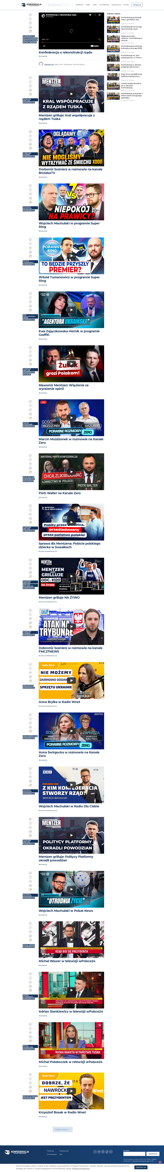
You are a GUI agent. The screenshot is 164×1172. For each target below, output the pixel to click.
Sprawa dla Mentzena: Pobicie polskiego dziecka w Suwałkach (69, 545)
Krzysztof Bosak (30, 40)
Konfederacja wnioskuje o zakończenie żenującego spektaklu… (132, 95)
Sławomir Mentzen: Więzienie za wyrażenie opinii (63, 387)
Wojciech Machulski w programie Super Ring (69, 225)
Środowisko (28, 481)
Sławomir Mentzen (27, 99)
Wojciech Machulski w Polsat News (66, 911)
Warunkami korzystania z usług (141, 1161)
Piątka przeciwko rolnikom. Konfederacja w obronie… (131, 38)
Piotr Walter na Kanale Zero (60, 493)
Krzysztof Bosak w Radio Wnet (62, 1112)
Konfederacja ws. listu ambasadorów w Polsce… (132, 56)
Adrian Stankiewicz (28, 996)
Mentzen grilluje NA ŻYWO (59, 597)
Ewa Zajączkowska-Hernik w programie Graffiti (69, 333)
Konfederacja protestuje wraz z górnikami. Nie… (131, 18)
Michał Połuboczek (28, 1046)
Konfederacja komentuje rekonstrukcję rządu (131, 28)
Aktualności (80, 5)
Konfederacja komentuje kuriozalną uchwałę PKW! (131, 47)
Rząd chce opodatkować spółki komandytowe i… (131, 75)
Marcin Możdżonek (27, 423)
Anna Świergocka (30, 736)
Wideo (88, 5)
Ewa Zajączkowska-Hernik (29, 316)
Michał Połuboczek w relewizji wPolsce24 (70, 1062)
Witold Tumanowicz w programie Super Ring (69, 279)
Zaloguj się (137, 5)
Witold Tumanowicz (28, 261)
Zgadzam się (141, 1167)
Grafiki (95, 5)
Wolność (27, 374)
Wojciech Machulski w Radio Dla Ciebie (69, 806)
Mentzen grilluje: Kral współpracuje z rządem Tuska (67, 117)
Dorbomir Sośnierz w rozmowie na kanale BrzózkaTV (70, 171)
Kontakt (126, 5)
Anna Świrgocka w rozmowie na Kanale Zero (69, 754)
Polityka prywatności (81, 1169)
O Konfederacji (104, 5)
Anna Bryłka (28, 686)
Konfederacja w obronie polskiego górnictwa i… (131, 66)
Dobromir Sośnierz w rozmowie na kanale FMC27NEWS (70, 649)
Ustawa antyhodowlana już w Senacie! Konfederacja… (131, 85)
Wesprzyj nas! (116, 5)
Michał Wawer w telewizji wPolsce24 (67, 961)
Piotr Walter (28, 477)
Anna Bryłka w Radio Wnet (59, 702)
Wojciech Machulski (27, 207)
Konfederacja (29, 36)
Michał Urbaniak (29, 42)
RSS (61, 1154)
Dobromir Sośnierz (27, 153)
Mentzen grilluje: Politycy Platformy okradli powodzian (66, 858)
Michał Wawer (29, 945)
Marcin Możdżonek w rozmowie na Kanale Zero (71, 441)
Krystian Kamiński (30, 38)
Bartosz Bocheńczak (28, 585)
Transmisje (50, 1151)
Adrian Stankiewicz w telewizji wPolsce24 (71, 1011)
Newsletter (126, 1150)
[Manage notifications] (160, 1162)
